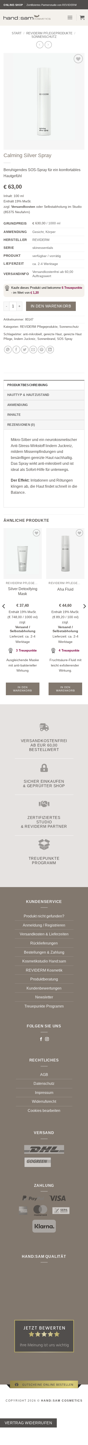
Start (17, 33)
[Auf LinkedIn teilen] (50, 349)
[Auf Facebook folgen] (41, 1039)
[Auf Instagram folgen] (47, 1039)
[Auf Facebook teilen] (16, 349)
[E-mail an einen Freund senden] (33, 349)
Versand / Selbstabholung (22, 629)
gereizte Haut (53, 334)
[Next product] (39, 44)
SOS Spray (65, 339)
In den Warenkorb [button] (22, 689)
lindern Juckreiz (24, 339)
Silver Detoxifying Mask (22, 591)
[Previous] (4, 616)
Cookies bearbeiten (44, 1111)
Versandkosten (23, 206)
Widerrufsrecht (44, 1101)
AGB (44, 1075)
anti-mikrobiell (32, 334)
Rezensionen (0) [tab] (21, 424)
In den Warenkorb (51, 306)
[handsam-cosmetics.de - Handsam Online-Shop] (27, 17)
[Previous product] (48, 44)
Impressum (44, 1093)
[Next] (84, 616)
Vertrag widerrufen (28, 1423)
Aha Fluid (65, 589)
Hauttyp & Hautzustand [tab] (28, 395)
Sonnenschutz (44, 37)
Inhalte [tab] (14, 414)
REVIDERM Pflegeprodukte (49, 33)
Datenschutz (44, 1084)
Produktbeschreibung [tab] (27, 385)
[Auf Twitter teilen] (25, 349)
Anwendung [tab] (17, 405)
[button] (70, 17)
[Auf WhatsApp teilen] (8, 349)
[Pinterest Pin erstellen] (42, 349)
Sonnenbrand (46, 339)
